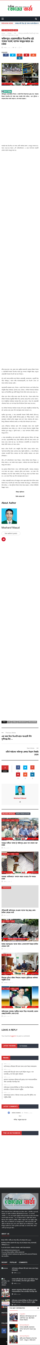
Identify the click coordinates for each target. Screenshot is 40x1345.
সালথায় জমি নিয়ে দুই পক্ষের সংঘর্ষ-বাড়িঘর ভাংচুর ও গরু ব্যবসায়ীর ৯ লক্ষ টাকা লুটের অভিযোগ (25, 1280)
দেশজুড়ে (7, 30)
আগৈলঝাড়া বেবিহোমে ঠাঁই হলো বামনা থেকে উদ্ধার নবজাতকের (25, 1269)
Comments (23, 1262)
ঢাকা (3, 30)
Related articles (8, 813)
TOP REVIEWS (23, 1046)
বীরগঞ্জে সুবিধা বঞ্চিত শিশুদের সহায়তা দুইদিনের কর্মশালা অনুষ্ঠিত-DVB (20, 979)
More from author (23, 813)
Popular (13, 1262)
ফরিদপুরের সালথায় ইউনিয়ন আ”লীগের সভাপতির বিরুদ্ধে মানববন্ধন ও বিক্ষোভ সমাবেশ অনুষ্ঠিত (24, 1301)
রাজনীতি (16, 30)
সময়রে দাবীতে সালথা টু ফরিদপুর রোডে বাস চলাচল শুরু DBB (19, 844)
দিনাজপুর (4, 955)
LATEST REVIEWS (9, 1046)
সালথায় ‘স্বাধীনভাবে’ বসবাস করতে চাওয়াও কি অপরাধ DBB (19, 878)
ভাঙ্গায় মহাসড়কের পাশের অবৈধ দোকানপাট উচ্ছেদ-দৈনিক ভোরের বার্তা (20, 945)
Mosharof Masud (11, 527)
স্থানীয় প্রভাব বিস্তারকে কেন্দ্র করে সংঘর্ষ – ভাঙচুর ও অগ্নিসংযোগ (28, 1339)
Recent (4, 1262)
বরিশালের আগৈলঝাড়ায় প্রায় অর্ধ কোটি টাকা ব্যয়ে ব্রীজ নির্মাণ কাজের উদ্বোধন (28, 1318)
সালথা (17, 820)
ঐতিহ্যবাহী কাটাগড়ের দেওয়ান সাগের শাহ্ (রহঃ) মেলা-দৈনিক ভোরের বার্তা (19, 911)
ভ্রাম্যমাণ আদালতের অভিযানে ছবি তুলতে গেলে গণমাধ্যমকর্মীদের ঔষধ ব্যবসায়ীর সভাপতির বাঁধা (24, 1291)
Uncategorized (6, 887)
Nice (20, 1116)
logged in (13, 1036)
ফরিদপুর (11, 30)
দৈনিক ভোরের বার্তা (22, 722)
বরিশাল (24, 1314)
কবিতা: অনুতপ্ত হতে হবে (20, 1120)
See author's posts (11, 533)
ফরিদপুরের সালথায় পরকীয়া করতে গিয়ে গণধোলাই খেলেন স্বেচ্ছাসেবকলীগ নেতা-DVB (20, 1012)
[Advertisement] (20, 123)
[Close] (38, 1308)
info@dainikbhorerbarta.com (11, 1250)
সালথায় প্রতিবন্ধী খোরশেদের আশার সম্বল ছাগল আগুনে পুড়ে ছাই (28, 1329)
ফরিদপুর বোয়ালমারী (32, 722)
